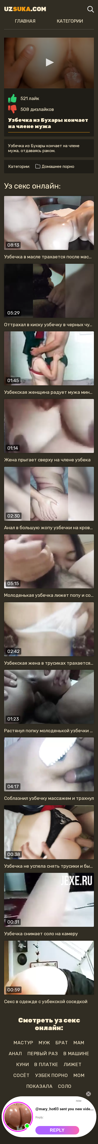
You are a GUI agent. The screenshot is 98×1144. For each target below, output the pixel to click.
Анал (15, 1053)
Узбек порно (51, 1075)
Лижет (73, 1064)
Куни (22, 1064)
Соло (65, 1086)
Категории (70, 21)
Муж (44, 1042)
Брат (62, 1042)
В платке (46, 1064)
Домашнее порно (57, 166)
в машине (76, 1053)
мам (79, 1042)
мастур (23, 1042)
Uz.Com (25, 9)
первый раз (42, 1053)
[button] (49, 62)
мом (79, 1075)
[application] (49, 63)
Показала (39, 1086)
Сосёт (21, 1075)
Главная (25, 21)
